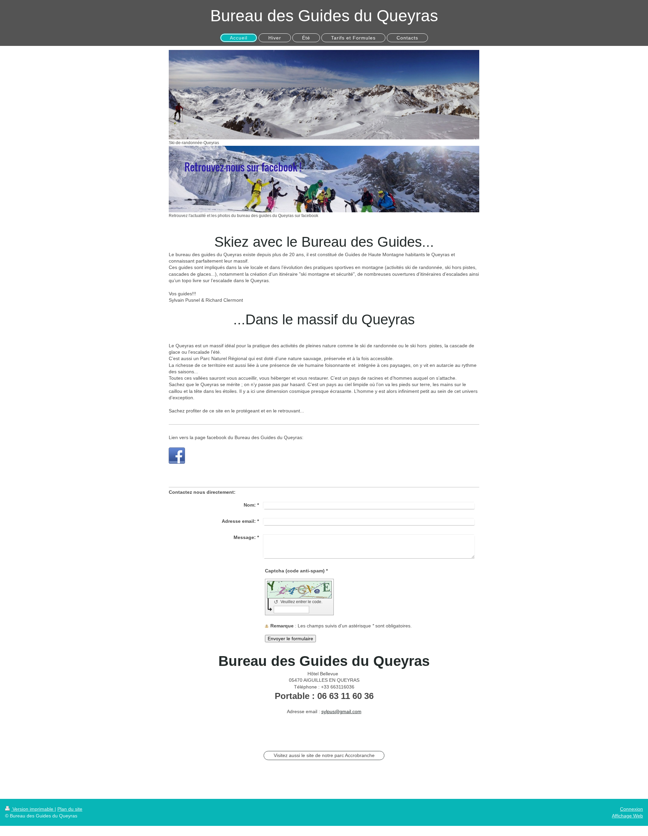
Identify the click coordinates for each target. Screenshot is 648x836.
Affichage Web (627, 815)
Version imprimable (33, 809)
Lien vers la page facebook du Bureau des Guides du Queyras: (236, 437)
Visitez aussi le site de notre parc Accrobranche (324, 755)
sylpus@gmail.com (341, 711)
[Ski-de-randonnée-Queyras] (324, 94)
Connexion (631, 809)
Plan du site (69, 809)
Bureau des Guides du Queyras (324, 16)
